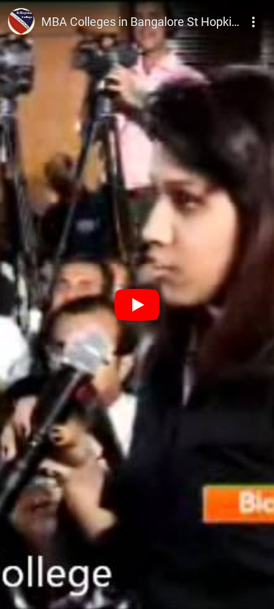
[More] (254, 17)
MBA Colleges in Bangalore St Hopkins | (145, 22)
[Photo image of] (21, 21)
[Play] (137, 305)
